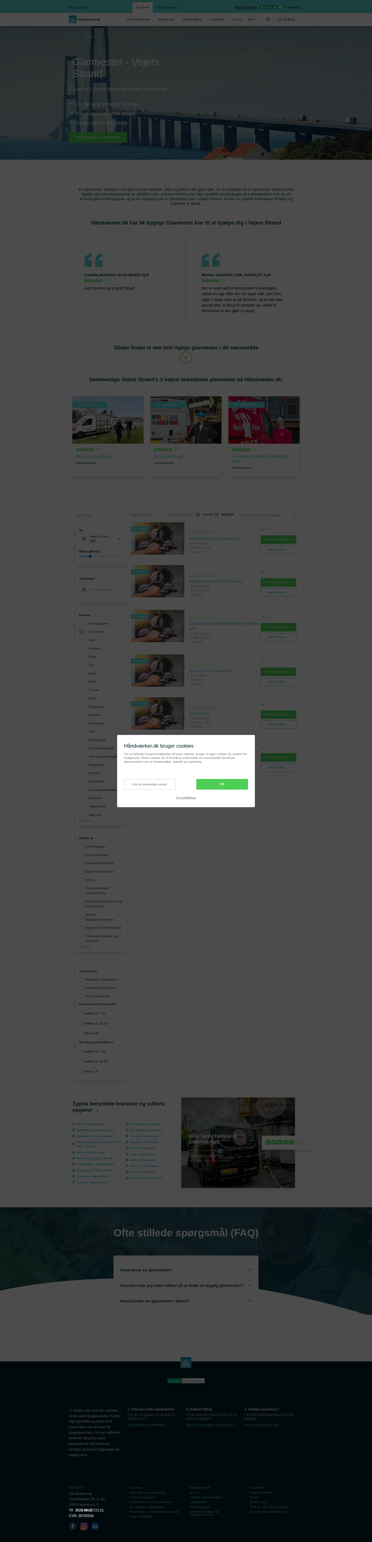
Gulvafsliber (97, 781)
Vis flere (84, 820)
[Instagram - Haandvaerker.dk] (85, 1527)
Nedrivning (96, 723)
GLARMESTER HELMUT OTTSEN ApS (216, 581)
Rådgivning (96, 765)
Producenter (258, 1502)
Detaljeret (225, 514)
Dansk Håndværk (97, 855)
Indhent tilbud (192, 19)
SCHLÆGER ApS (133, 275)
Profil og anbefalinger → (278, 539)
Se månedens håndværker (147, 1507)
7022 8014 (83, 1510)
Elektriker (95, 715)
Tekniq (89, 880)
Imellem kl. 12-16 (95, 1023)
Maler (92, 656)
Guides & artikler (261, 1492)
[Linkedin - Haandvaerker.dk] (96, 1527)
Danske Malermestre (99, 863)
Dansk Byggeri (95, 846)
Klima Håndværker (97, 996)
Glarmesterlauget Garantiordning (97, 890)
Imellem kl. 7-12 (95, 1013)
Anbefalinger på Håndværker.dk (150, 1502)
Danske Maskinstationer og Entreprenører (103, 904)
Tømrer (94, 690)
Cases (254, 1497)
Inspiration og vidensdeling (147, 1492)
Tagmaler (95, 815)
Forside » (76, 36)
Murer (93, 673)
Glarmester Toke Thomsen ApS (210, 671)
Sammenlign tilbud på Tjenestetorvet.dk (204, 1513)
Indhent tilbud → (278, 549)
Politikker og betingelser (205, 1497)
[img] (268, 19)
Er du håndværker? (142, 1497)
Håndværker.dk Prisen (100, 988)
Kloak (92, 698)
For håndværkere (166, 7)
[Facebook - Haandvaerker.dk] (74, 1527)
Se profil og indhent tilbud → (209, 1155)
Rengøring (96, 706)
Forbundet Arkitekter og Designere (101, 938)
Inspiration (217, 19)
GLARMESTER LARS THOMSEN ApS (215, 538)
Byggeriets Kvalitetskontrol (103, 927)
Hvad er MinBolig (140, 1516)
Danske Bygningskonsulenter (99, 917)
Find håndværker (138, 19)
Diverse (94, 773)
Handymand (97, 740)
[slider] (101, 556)
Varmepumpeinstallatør (104, 790)
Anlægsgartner (99, 623)
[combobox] (101, 539)
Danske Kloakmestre (99, 871)
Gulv (92, 640)
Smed (93, 681)
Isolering (94, 648)
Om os (237, 19)
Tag (91, 665)
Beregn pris (166, 19)
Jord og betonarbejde (103, 756)
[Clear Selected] (119, 539)
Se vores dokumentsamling (268, 1511)
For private (142, 7)
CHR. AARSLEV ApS (252, 275)
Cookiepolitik (198, 1502)
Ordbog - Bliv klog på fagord (269, 1507)
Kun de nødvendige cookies (149, 784)
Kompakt (206, 514)
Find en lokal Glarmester (98, 137)
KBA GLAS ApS (199, 713)
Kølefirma (95, 798)
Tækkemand (97, 806)
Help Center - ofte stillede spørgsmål (154, 1511)
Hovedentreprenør (101, 748)
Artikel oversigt (199, 1507)
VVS (92, 731)
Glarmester (96, 631)
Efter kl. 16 (91, 1033)
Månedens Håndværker (101, 979)
